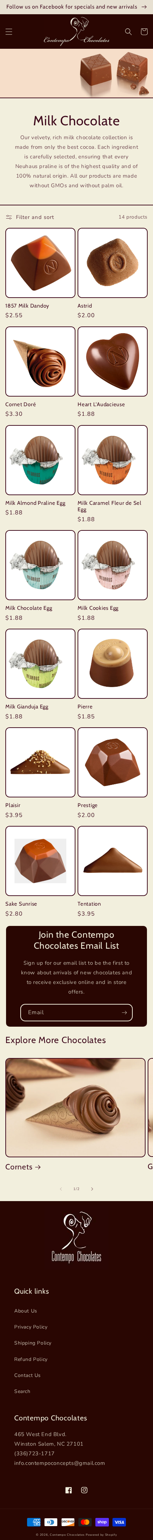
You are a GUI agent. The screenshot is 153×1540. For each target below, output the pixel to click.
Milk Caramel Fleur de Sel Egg (110, 506)
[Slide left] (61, 1189)
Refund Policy (31, 1359)
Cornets (18, 1166)
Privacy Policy (30, 1327)
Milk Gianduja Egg (26, 706)
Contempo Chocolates (67, 1535)
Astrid (85, 306)
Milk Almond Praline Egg (35, 503)
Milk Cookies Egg (98, 608)
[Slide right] (92, 1189)
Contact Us (27, 1375)
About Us (25, 1311)
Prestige (88, 805)
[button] (9, 32)
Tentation (89, 904)
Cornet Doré (20, 404)
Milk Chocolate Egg (28, 608)
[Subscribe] (124, 1012)
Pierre (85, 706)
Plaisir (12, 805)
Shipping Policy (33, 1343)
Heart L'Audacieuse (101, 404)
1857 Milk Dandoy (27, 306)
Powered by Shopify (101, 1535)
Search (22, 1391)
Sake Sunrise (21, 904)
